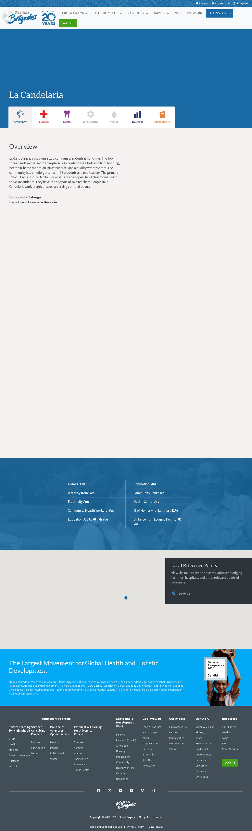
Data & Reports (178, 743)
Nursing (78, 748)
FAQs (225, 738)
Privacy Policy (135, 826)
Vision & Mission (205, 727)
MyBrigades (242, 3)
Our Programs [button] (72, 13)
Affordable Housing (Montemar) (123, 751)
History (200, 732)
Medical (13, 750)
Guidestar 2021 (215, 669)
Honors (78, 753)
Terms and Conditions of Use (105, 826)
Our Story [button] (136, 13)
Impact (13, 766)
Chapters (203, 3)
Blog (224, 743)
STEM (12, 738)
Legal (34, 753)
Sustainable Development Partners (204, 754)
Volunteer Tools (222, 3)
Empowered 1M (178, 727)
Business (14, 761)
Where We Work (188, 13)
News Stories (230, 749)
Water (53, 759)
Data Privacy (156, 826)
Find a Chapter (151, 732)
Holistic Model (204, 743)
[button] (130, 601)
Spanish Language (19, 755)
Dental (54, 748)
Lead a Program (152, 727)
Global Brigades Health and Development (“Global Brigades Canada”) (76, 689)
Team (199, 738)
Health (12, 744)
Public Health (57, 753)
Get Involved (220, 13)
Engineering (38, 748)
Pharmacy (80, 764)
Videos (173, 749)
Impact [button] (160, 13)
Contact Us (202, 776)
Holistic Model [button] (106, 13)
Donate (68, 22)
